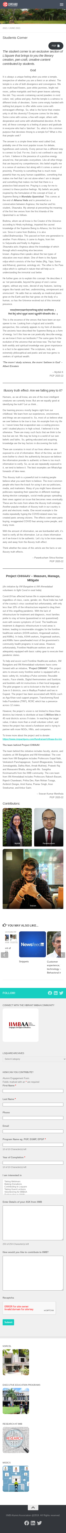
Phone (6, 1112)
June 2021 (14, 28)
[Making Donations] (33, 1184)
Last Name (9, 1099)
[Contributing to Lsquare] (33, 1186)
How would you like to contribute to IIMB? (26, 1252)
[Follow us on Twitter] (61, 993)
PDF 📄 (56, 46)
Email (6, 1126)
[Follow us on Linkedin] (56, 993)
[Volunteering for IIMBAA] (33, 1192)
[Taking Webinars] (33, 1181)
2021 (5, 28)
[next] (61, 955)
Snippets (24, 961)
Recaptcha (8, 1297)
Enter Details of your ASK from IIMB (22, 1202)
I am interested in (12, 1175)
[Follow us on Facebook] (50, 993)
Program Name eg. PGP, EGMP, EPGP (24, 1139)
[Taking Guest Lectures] (33, 1189)
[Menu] (61, 4)
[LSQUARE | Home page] (12, 4)
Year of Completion (14, 1157)
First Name (9, 1085)
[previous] (4, 955)
